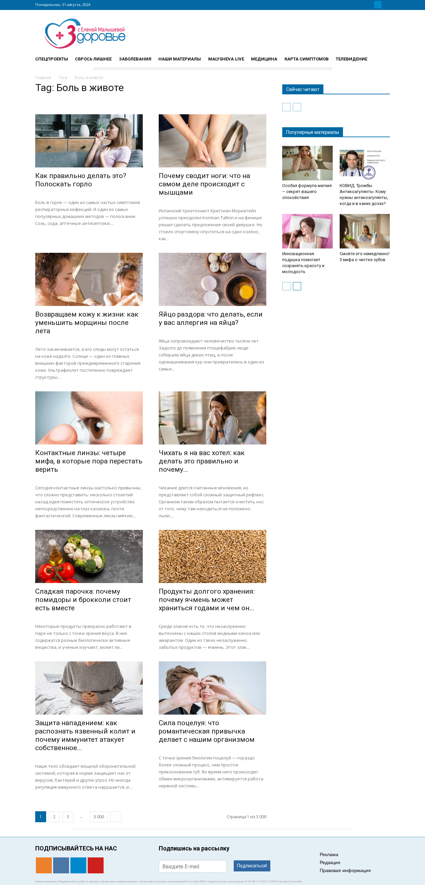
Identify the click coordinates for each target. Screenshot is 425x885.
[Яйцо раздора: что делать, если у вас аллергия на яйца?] (212, 279)
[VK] (370, 4)
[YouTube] (385, 4)
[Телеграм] (378, 4)
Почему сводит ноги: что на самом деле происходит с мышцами (204, 184)
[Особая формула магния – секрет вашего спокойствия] (307, 163)
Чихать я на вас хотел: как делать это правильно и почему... (202, 461)
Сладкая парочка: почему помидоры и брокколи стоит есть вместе (83, 599)
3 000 (99, 817)
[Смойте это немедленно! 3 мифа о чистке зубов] (365, 231)
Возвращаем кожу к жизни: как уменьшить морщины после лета (86, 322)
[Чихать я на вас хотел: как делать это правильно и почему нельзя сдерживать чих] (212, 417)
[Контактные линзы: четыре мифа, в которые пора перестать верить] (89, 417)
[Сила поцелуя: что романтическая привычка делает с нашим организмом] (212, 688)
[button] (382, 56)
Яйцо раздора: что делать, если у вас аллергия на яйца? (211, 318)
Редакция (330, 862)
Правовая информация (345, 870)
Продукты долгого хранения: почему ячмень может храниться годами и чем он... (207, 599)
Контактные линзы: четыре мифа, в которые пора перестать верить (88, 461)
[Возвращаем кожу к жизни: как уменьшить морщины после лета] (89, 279)
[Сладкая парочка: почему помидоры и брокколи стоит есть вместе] (89, 556)
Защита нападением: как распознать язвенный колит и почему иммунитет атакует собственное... (85, 735)
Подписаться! (252, 865)
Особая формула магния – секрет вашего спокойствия (307, 191)
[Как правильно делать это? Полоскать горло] (89, 140)
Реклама (329, 854)
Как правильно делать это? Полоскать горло (80, 180)
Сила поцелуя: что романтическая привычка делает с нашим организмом (207, 731)
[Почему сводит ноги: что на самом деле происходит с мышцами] (212, 140)
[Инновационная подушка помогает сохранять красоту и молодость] (307, 231)
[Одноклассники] (362, 4)
